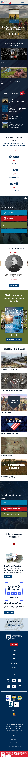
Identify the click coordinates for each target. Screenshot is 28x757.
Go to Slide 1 (9, 34)
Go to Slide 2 (12, 34)
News (10, 106)
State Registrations (14, 743)
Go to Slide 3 (15, 34)
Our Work (14, 663)
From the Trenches (13, 97)
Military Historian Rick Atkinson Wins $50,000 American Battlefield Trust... (17, 109)
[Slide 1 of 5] (14, 320)
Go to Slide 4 (18, 34)
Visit (14, 654)
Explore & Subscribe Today (14, 339)
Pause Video (25, 198)
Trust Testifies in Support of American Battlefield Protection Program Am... (17, 101)
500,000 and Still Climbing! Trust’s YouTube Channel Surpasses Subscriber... (16, 125)
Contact (14, 674)
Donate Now (14, 75)
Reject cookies (15, 756)
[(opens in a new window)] (8, 680)
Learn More (14, 150)
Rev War (11, 114)
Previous (11, 335)
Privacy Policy (14, 735)
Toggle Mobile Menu (24, 2)
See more (13, 131)
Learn (14, 650)
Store (19, 671)
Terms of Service (13, 739)
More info (8, 756)
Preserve (14, 659)
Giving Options (14, 667)
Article (15, 114)
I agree (2, 756)
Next (16, 335)
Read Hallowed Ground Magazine (14, 56)
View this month (14, 285)
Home (7, 2)
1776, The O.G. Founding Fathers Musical (15, 117)
